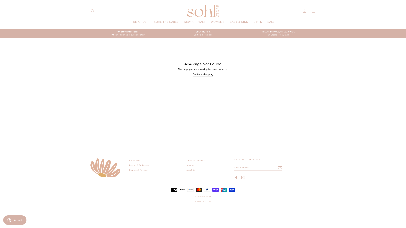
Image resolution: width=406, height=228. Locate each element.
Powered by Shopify (203, 201)
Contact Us (134, 160)
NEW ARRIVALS (195, 21)
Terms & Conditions (196, 160)
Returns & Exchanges (139, 165)
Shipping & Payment (138, 170)
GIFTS (257, 21)
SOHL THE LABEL (166, 21)
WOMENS (217, 21)
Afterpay (191, 165)
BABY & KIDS (239, 21)
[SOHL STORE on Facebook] (236, 177)
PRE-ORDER (139, 21)
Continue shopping (203, 74)
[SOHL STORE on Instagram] (243, 177)
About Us (191, 170)
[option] (128, 33)
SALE (271, 21)
